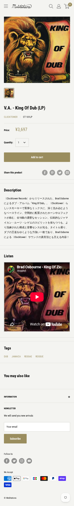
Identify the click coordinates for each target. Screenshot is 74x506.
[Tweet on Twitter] (60, 172)
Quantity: (8, 142)
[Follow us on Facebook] (6, 461)
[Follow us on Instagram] (21, 461)
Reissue (39, 356)
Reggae (28, 356)
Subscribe (15, 438)
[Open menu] (6, 6)
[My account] (59, 6)
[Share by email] (67, 172)
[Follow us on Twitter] (14, 461)
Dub (6, 356)
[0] (66, 6)
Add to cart (37, 157)
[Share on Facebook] (45, 172)
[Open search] (51, 6)
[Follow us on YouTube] (29, 461)
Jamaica (16, 356)
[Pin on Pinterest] (52, 172)
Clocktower (10, 117)
